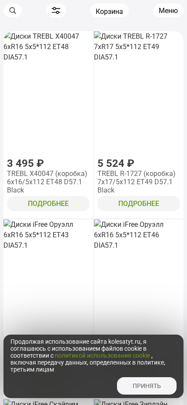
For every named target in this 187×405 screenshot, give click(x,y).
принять (147, 385)
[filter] (56, 10)
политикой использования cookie (103, 355)
